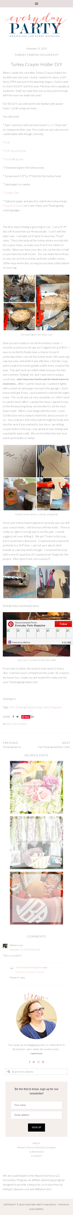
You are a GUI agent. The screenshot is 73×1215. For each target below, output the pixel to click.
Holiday (22, 724)
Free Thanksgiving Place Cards (54, 747)
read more (36, 1053)
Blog (9, 724)
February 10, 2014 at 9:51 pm (30, 972)
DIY (12, 707)
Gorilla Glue (12, 192)
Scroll (8, 159)
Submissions (36, 1151)
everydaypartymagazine (29, 967)
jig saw (20, 159)
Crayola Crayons (13, 205)
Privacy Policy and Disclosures (36, 1147)
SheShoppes (36, 1209)
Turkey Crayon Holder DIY (36, 54)
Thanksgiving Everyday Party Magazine (39, 707)
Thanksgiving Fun (12, 747)
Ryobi (50, 125)
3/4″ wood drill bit (15, 150)
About (37, 1143)
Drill (7, 142)
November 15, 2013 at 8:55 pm (25, 949)
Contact (36, 1156)
